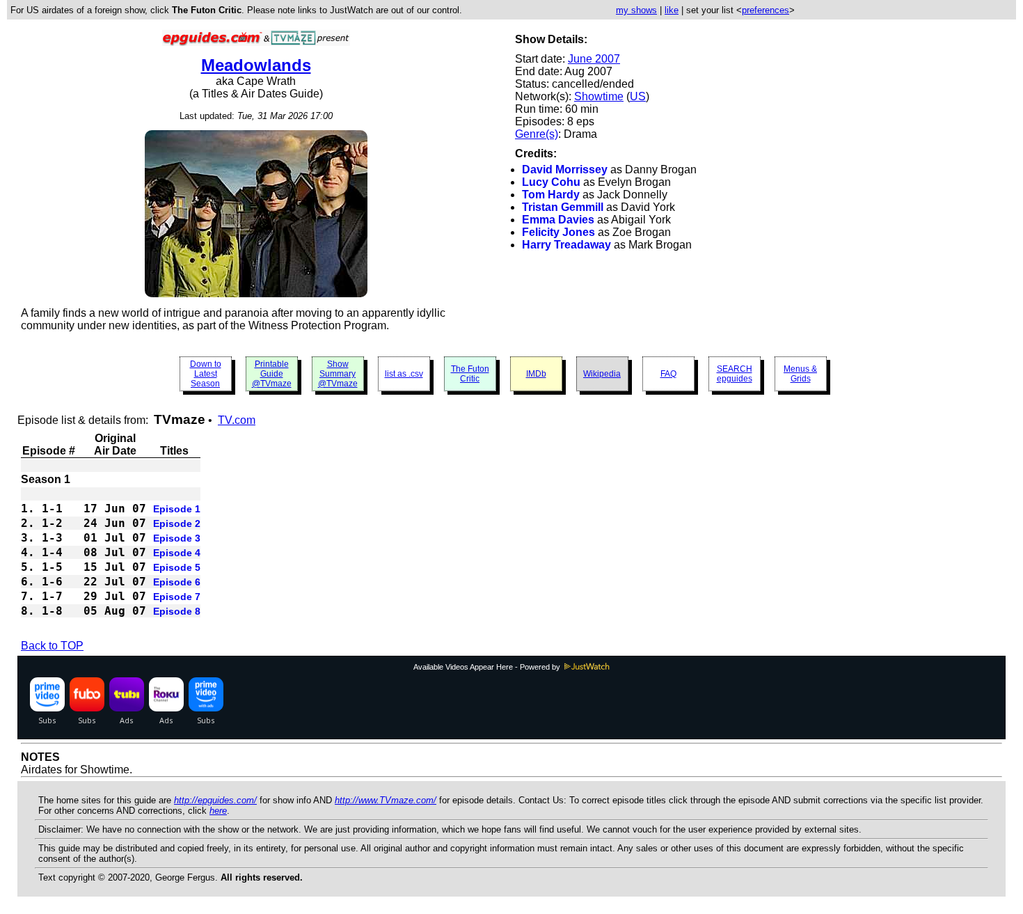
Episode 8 (176, 611)
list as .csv (404, 374)
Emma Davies (558, 220)
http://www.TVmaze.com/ (385, 800)
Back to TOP (52, 646)
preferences (765, 10)
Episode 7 (176, 596)
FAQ (668, 374)
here (218, 810)
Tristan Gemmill (562, 207)
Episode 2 (176, 523)
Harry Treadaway (566, 245)
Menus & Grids (800, 374)
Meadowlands (256, 65)
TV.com (236, 420)
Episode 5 (176, 567)
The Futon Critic (470, 374)
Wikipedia (602, 374)
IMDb (536, 374)
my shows (636, 10)
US (638, 96)
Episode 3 (176, 538)
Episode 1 (176, 508)
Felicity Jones (558, 232)
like (672, 10)
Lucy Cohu (551, 182)
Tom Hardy (551, 194)
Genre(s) (536, 134)
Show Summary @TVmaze (338, 373)
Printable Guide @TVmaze (272, 373)
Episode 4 (176, 552)
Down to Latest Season (205, 373)
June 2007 (594, 59)
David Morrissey (565, 169)
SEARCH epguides (734, 374)
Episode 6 (176, 582)
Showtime (599, 96)
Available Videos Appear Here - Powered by (487, 667)
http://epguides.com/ (215, 800)
